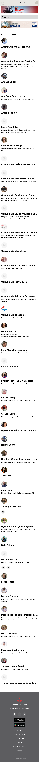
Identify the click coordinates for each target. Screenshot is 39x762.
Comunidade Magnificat (13, 251)
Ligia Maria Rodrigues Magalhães (18, 526)
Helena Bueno (8, 445)
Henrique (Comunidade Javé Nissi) (19, 459)
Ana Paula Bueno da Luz (13, 96)
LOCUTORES (19, 738)
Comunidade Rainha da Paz (15, 282)
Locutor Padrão (9, 559)
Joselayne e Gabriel (11, 506)
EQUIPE (19, 750)
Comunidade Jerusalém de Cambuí (19, 232)
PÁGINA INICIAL (19, 731)
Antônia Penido (9, 112)
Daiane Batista (8, 331)
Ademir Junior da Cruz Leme (15, 46)
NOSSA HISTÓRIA (19, 746)
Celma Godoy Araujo (11, 145)
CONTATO (19, 742)
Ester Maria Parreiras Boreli (15, 350)
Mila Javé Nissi (9, 633)
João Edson (7, 490)
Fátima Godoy (8, 397)
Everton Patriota (9, 366)
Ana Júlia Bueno (9, 82)
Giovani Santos (9, 414)
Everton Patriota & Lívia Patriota (17, 381)
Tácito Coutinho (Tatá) (12, 666)
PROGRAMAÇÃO (19, 735)
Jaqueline (6, 475)
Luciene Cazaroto (10, 596)
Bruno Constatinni (10, 127)
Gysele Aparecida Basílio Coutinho (18, 430)
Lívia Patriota (7, 545)
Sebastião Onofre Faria (12, 650)
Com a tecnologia (17, 758)
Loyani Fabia (7, 582)
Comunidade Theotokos (13, 315)
